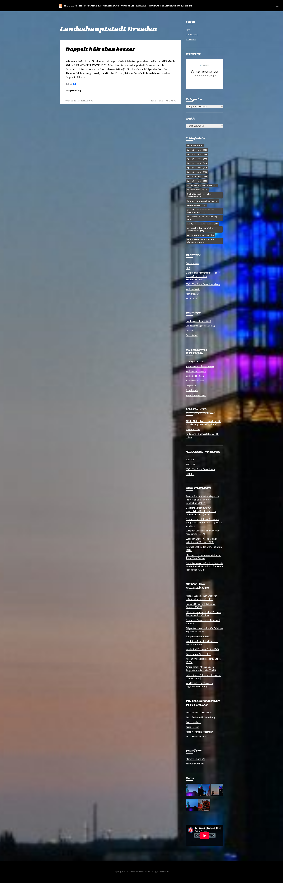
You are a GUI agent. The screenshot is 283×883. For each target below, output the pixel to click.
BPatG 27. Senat (197, 163)
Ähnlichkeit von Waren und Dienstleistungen (201, 240)
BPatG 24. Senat (197, 150)
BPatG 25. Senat (197, 154)
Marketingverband (195, 763)
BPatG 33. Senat (197, 181)
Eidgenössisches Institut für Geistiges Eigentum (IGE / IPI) (204, 630)
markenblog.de (193, 289)
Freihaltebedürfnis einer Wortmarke (200, 195)
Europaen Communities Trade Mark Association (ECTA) (203, 532)
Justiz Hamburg (193, 722)
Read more (157, 101)
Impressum (191, 39)
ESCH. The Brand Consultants (200, 469)
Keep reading (73, 90)
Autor (188, 29)
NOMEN (190, 474)
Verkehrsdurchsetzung (200, 235)
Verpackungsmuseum (196, 395)
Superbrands (192, 390)
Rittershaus (191, 298)
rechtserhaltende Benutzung (202, 218)
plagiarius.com (193, 429)
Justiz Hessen (192, 727)
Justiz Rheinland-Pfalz (197, 736)
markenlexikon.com (195, 375)
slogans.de (191, 385)
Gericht (189, 330)
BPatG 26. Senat (197, 159)
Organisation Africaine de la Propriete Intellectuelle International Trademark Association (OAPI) (204, 566)
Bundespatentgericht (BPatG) (200, 325)
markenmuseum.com (195, 380)
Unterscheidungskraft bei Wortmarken (200, 229)
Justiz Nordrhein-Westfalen (199, 731)
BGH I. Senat (195, 145)
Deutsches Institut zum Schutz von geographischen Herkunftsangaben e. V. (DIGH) (204, 522)
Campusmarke (192, 263)
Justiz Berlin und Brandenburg (200, 717)
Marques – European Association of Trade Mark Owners (203, 557)
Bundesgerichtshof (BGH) (198, 321)
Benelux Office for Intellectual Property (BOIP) (200, 606)
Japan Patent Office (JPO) (198, 654)
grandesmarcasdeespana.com (200, 366)
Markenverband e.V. (195, 759)
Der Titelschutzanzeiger (201, 185)
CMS (188, 268)
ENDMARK (191, 464)
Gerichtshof (192, 335)
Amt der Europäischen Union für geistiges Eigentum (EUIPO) (201, 597)
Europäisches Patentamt (198, 636)
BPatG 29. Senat (197, 172)
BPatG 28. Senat (197, 167)
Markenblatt (196, 205)
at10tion (190, 459)
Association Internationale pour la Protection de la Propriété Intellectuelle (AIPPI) (202, 499)
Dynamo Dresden (197, 190)
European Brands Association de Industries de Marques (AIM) (201, 540)
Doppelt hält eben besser (100, 49)
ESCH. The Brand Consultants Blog (203, 284)
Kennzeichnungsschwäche (202, 201)
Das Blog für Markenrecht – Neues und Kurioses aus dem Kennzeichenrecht (203, 276)
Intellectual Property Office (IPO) (202, 649)
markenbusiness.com (196, 371)
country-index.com (195, 361)
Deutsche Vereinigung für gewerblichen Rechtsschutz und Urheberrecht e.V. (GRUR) (201, 511)
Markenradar (192, 293)
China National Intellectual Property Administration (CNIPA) (203, 614)
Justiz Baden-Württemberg (199, 712)
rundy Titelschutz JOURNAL (202, 224)
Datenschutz (192, 34)
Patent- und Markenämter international (200, 211)
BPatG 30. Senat (197, 176)
